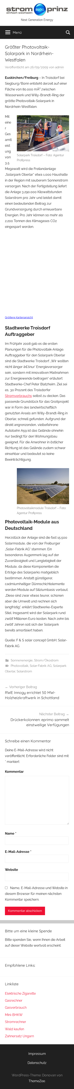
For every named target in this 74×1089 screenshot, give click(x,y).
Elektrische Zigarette (20, 993)
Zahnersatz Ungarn (19, 1036)
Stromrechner (15, 1022)
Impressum (37, 1054)
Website (11, 870)
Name (10, 833)
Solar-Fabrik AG (41, 666)
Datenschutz (37, 1063)
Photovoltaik (19, 666)
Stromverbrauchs (18, 396)
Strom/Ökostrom (46, 660)
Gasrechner (13, 1000)
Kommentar (14, 772)
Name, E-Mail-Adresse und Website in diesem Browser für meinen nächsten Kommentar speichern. (36, 893)
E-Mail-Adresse (18, 852)
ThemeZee (37, 1081)
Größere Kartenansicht (19, 317)
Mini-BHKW (14, 1015)
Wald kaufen (14, 1029)
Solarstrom (24, 671)
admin (59, 67)
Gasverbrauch (16, 1008)
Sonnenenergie (22, 660)
